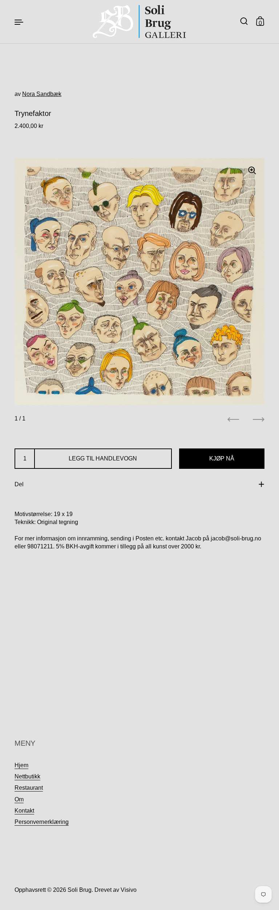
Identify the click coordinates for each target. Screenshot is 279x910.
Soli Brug (80, 890)
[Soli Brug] (139, 21)
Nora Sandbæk (41, 94)
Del (19, 484)
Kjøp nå (221, 458)
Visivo (129, 890)
